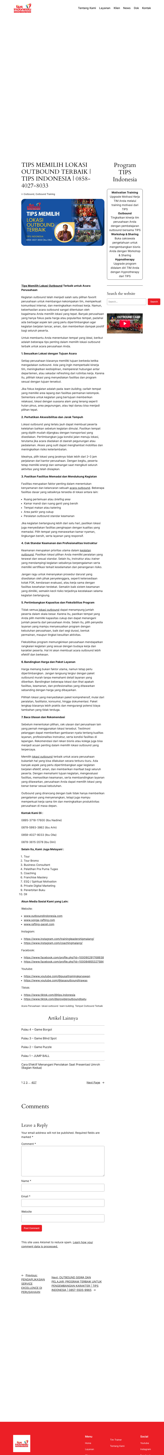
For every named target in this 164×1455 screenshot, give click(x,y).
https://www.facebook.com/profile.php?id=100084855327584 (64, 961)
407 (34, 1082)
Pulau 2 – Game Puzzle (36, 1047)
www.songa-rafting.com (39, 920)
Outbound (29, 194)
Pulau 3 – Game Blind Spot (39, 1038)
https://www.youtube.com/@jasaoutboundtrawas (55, 980)
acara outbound (80, 487)
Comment (28, 1143)
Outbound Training (45, 194)
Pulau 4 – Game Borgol (36, 1029)
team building (67, 1006)
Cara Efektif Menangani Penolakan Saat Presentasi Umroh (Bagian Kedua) (60, 1066)
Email (25, 1196)
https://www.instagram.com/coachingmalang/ (53, 943)
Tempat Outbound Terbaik (89, 1006)
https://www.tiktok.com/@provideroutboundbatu (55, 999)
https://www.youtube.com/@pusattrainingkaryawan (57, 976)
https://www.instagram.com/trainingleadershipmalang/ (59, 938)
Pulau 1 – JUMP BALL (35, 1055)
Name (26, 1181)
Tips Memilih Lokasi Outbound (41, 285)
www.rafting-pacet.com (39, 924)
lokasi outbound (48, 609)
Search (154, 301)
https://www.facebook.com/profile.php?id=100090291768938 (64, 957)
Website (26, 1211)
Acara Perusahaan (30, 1006)
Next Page (95, 1082)
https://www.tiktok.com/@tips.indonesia (49, 994)
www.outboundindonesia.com (43, 916)
